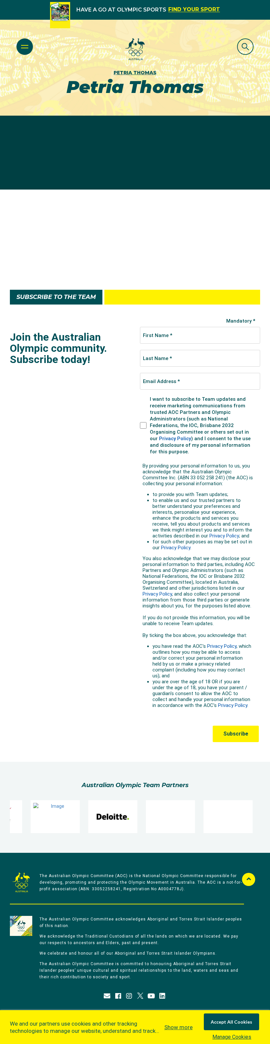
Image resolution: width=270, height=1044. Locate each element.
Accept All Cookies (231, 1022)
